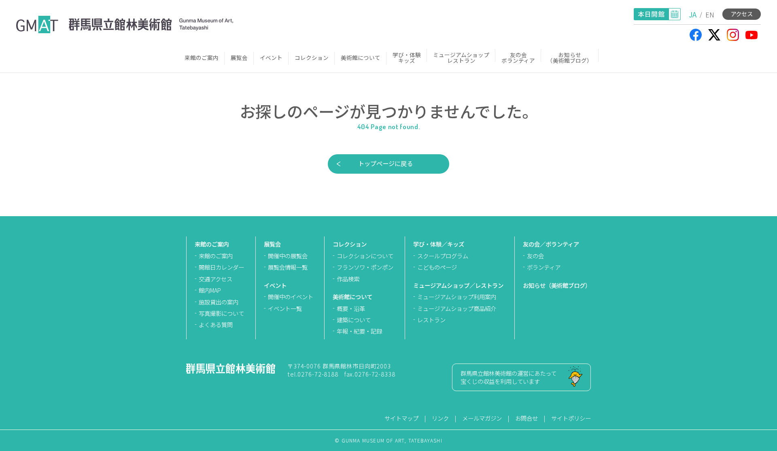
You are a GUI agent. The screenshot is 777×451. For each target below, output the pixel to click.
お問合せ (526, 418)
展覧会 (239, 57)
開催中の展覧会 (288, 255)
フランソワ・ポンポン (365, 267)
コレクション (312, 57)
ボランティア (543, 267)
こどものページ (437, 267)
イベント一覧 (285, 308)
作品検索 (348, 278)
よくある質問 (216, 324)
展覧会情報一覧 (288, 267)
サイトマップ (401, 418)
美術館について (360, 57)
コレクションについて (365, 255)
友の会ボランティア (518, 57)
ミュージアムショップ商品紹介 (456, 308)
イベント (271, 57)
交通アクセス (215, 278)
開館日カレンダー (221, 267)
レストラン (431, 319)
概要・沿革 (351, 308)
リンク (440, 418)
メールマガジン (482, 418)
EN (709, 14)
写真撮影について (221, 313)
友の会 (535, 255)
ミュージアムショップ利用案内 (456, 296)
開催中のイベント (290, 296)
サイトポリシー (571, 418)
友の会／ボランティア (551, 244)
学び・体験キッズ (407, 57)
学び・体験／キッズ (438, 244)
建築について (354, 319)
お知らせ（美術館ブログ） (569, 57)
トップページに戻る (385, 163)
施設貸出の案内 (218, 302)
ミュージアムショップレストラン (461, 57)
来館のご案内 (202, 57)
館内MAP (210, 290)
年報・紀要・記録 (359, 331)
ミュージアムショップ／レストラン (458, 285)
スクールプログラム (442, 255)
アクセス (741, 13)
